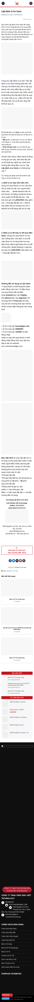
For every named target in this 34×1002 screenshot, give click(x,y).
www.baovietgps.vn (11, 914)
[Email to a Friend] (17, 560)
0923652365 (5, 995)
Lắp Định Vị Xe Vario (12, 571)
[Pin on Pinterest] (20, 560)
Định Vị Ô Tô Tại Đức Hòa (16, 691)
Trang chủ (10, 567)
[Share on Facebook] (10, 560)
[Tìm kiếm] (30, 3)
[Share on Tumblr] (23, 560)
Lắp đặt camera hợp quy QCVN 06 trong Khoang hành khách (18, 684)
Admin (20, 14)
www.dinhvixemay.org (13, 917)
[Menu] (3, 3)
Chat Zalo (5, 998)
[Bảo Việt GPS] (17, 3)
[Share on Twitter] (13, 560)
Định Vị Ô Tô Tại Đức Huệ (16, 677)
